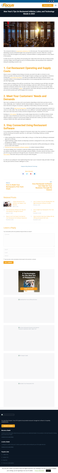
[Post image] (7, 204)
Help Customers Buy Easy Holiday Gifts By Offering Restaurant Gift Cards (43, 217)
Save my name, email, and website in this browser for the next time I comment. (20, 259)
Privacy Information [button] (39, 470)
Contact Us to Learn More (7, 437)
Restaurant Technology (9, 25)
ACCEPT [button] (48, 470)
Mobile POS (5, 457)
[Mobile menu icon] (56, 5)
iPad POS (5, 460)
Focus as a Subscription (8, 463)
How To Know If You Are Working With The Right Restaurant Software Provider (43, 202)
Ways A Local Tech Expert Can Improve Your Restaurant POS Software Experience (16, 217)
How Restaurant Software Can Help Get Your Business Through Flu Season (16, 210)
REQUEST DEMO (48, 5)
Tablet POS (5, 454)
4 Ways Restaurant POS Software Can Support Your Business (19, 203)
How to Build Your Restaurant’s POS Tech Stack (43, 210)
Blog (6, 23)
